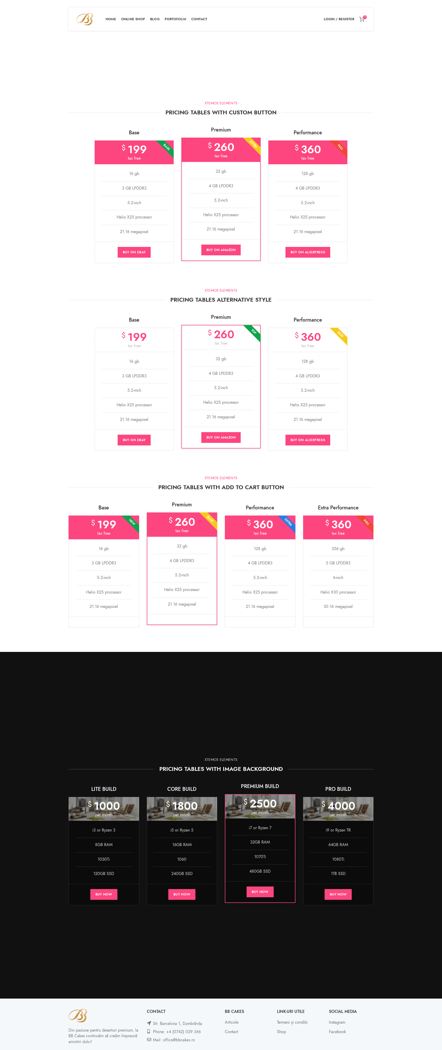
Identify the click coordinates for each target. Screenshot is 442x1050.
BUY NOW (103, 894)
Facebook (337, 1032)
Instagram (337, 1022)
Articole (231, 1022)
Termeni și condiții (292, 1022)
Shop (281, 1032)
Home (206, 72)
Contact (231, 1032)
